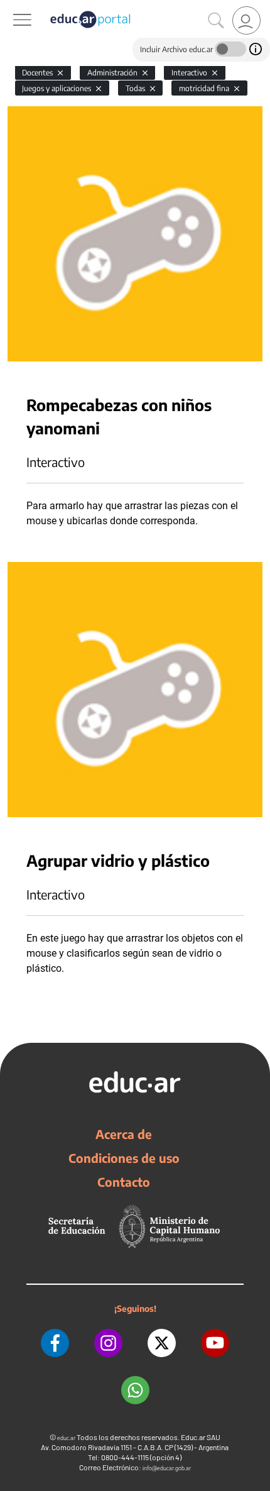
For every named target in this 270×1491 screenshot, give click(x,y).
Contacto (123, 1181)
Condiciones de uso (124, 1157)
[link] (246, 20)
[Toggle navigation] (11, 7)
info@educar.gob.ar (167, 1468)
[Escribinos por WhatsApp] (135, 1390)
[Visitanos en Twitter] (161, 1343)
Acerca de (123, 1134)
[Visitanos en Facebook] (54, 1343)
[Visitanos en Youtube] (215, 1343)
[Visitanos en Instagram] (108, 1343)
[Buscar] (216, 20)
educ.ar (66, 1437)
